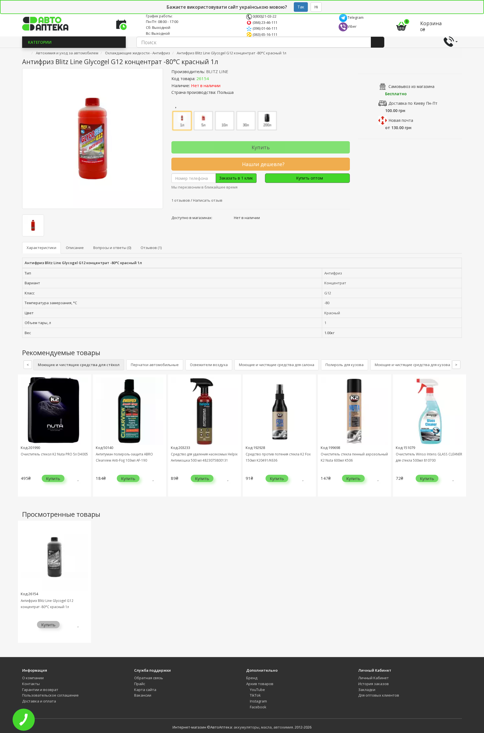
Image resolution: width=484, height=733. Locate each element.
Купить (261, 147)
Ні (316, 7)
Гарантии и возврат (40, 689)
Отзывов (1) (151, 247)
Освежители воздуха (209, 364)
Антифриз (333, 273)
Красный (332, 312)
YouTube (257, 689)
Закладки (366, 689)
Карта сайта (145, 689)
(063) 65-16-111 (264, 34)
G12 (327, 292)
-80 (326, 302)
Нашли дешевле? (263, 164)
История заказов (373, 683)
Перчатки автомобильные (155, 364)
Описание (75, 247)
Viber (352, 26)
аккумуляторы (246, 727)
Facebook (257, 706)
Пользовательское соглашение (50, 695)
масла (266, 727)
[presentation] (23, 439)
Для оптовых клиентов (378, 695)
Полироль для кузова (344, 364)
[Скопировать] (213, 78)
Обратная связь (148, 677)
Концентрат (335, 282)
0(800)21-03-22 (264, 16)
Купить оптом (309, 178)
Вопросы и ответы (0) (112, 247)
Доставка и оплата (39, 701)
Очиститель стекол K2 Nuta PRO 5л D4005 (54, 454)
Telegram (356, 17)
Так (300, 7)
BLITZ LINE (217, 71)
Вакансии (142, 695)
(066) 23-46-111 (264, 22)
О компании (33, 677)
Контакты (31, 683)
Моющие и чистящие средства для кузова (412, 364)
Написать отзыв (207, 200)
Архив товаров (259, 683)
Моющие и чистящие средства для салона (276, 364)
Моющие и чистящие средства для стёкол (79, 364)
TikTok (255, 695)
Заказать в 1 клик (236, 178)
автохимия (283, 727)
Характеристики (41, 247)
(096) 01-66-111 (264, 28)
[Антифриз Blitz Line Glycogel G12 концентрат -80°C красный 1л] (92, 138)
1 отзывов (181, 200)
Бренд (251, 677)
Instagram (258, 701)
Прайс (139, 683)
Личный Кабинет (373, 677)
